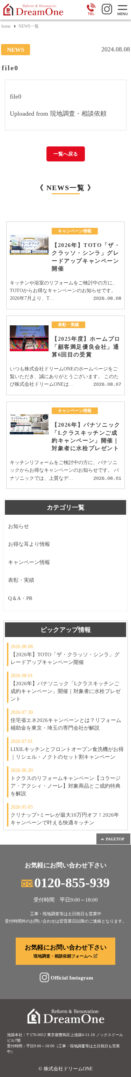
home (5, 26)
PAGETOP (115, 839)
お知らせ (18, 526)
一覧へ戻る (65, 154)
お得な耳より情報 (29, 544)
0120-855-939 (72, 882)
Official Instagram (72, 978)
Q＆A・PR (20, 598)
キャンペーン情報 (29, 562)
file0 (15, 96)
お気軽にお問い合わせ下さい (66, 951)
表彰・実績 (21, 580)
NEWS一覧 (29, 26)
